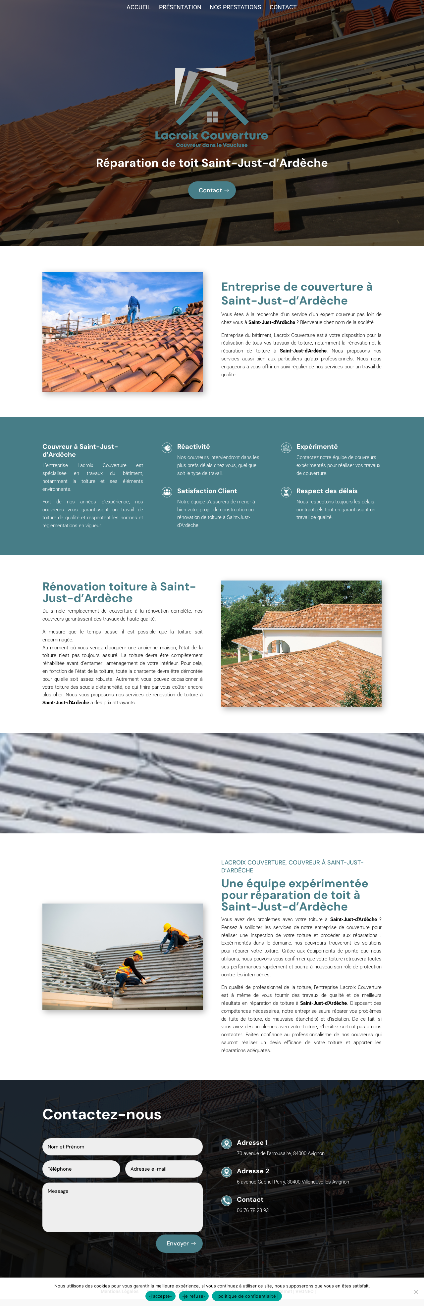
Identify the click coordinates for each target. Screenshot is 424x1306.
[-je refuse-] (415, 1291)
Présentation (180, 8)
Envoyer (178, 1243)
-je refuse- (194, 1296)
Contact (283, 8)
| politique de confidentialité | (247, 1296)
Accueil (139, 8)
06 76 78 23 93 (253, 1210)
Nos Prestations (235, 8)
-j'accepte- (160, 1296)
